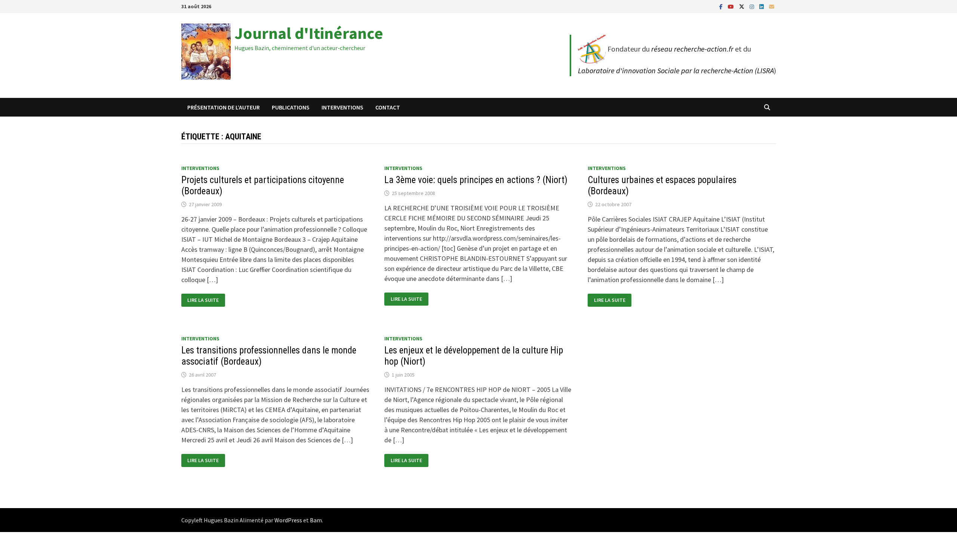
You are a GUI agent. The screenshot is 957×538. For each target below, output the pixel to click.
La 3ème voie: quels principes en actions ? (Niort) (475, 179)
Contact (387, 107)
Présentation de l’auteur (223, 107)
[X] (742, 6)
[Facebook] (721, 6)
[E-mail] (771, 6)
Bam (316, 520)
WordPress (288, 520)
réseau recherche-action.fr (692, 48)
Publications (291, 107)
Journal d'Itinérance (308, 33)
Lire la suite (206, 300)
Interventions (342, 107)
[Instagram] (752, 6)
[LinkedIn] (762, 6)
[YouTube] (731, 6)
